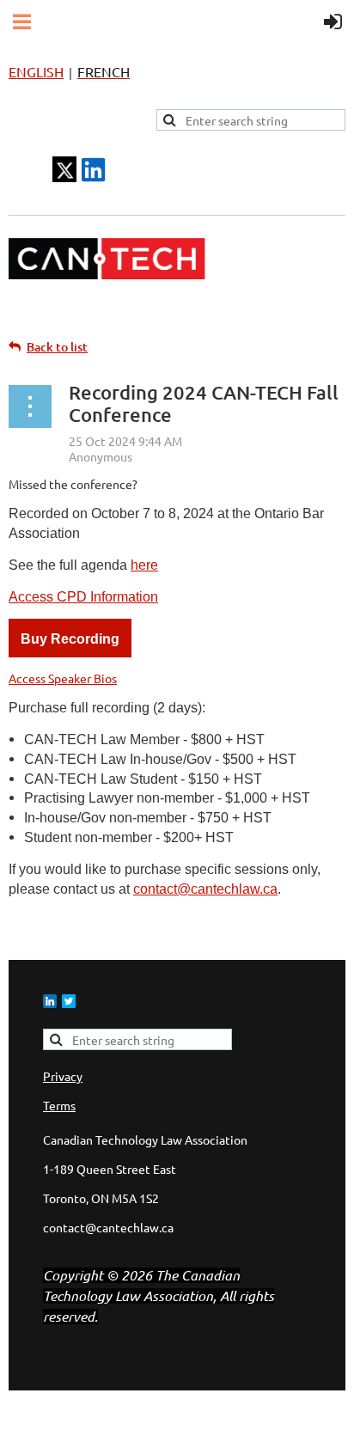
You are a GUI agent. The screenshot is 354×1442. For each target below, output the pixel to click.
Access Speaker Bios (63, 678)
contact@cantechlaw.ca (205, 889)
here (144, 565)
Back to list (57, 347)
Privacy (62, 1076)
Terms (59, 1105)
